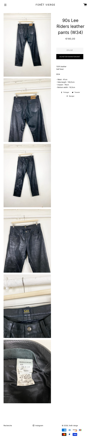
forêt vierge (45, 4)
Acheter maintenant (69, 57)
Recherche (8, 425)
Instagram (39, 425)
